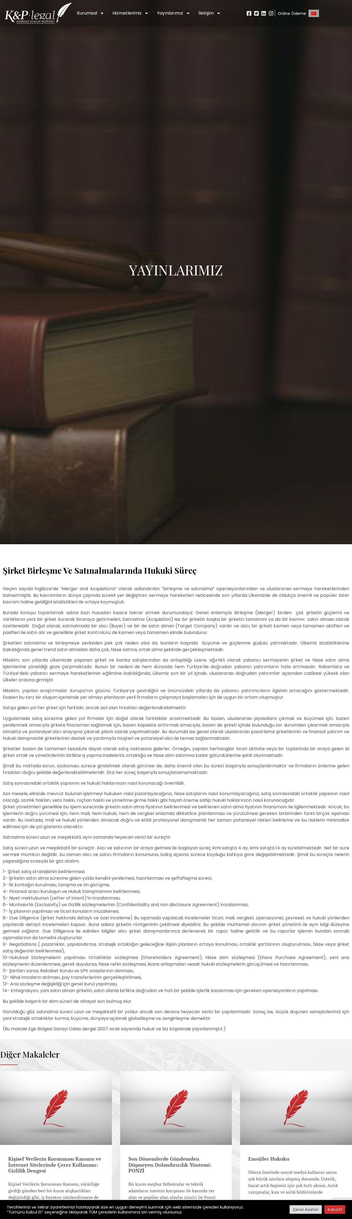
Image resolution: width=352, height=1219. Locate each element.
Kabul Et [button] (335, 1209)
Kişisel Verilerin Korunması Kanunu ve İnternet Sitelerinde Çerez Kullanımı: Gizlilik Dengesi (54, 1165)
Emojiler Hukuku (268, 1159)
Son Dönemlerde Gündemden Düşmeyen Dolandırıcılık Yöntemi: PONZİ (169, 1165)
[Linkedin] (264, 13)
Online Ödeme (292, 13)
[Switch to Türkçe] (314, 13)
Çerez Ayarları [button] (305, 1209)
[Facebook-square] (249, 13)
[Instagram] (271, 13)
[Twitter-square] (256, 13)
